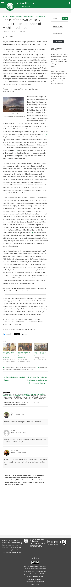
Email (58, 33)
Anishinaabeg (43, 367)
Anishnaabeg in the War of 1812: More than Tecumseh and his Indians (9, 355)
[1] (46, 134)
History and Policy (28, 16)
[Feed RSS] (38, 558)
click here (54, 78)
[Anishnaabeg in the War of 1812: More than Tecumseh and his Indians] (9, 347)
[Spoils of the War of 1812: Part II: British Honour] (41, 347)
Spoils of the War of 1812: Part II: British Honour (40, 354)
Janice (13, 430)
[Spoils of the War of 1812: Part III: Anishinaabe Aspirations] (25, 347)
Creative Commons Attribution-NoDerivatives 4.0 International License (24, 395)
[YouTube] (36, 558)
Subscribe (58, 42)
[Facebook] (34, 558)
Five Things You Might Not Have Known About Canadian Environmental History (37, 380)
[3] (32, 233)
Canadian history (15, 16)
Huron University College (9, 550)
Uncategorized (41, 16)
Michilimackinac (20, 369)
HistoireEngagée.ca (57, 83)
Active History (25, 3)
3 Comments (22, 31)
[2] (17, 150)
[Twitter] (33, 558)
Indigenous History (9, 369)
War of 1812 (29, 369)
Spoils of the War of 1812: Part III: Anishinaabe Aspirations (24, 355)
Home (5, 16)
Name (58, 26)
